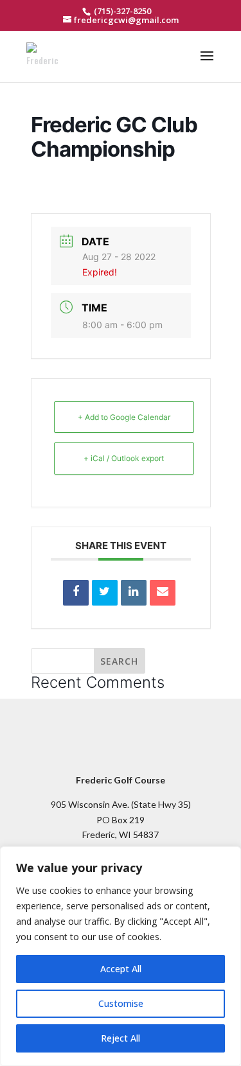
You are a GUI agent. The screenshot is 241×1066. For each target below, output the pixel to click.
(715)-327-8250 (121, 11)
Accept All (120, 969)
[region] (120, 956)
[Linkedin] (134, 593)
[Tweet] (105, 593)
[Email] (162, 593)
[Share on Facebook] (76, 593)
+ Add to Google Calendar (124, 417)
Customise (120, 1003)
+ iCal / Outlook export (124, 458)
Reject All (120, 1038)
